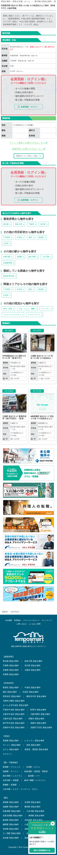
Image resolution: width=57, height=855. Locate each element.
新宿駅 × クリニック (11, 767)
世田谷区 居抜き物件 (12, 696)
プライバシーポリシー (31, 620)
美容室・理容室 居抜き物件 (36, 749)
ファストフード (34, 315)
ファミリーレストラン (12, 315)
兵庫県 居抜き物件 (11, 674)
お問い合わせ (22, 624)
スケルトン (7, 754)
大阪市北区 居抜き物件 (13, 719)
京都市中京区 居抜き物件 (14, 727)
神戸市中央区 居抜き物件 (14, 723)
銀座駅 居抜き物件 (11, 820)
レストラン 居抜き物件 (34, 741)
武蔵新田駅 (14, 56)
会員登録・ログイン (29, 107)
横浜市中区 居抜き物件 (36, 696)
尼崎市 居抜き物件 (38, 723)
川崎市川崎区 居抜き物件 (14, 701)
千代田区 (6, 237)
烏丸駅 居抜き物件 (11, 838)
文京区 (6, 243)
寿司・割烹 (7, 309)
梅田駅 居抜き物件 (11, 824)
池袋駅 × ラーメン (11, 771)
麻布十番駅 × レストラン (35, 780)
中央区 (19, 237)
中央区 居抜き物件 (32, 687)
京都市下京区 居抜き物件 (41, 727)
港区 (30, 237)
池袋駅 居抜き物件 (11, 807)
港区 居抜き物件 (10, 692)
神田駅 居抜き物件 (36, 816)
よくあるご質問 (34, 624)
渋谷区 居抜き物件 (31, 692)
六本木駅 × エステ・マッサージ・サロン (20, 789)
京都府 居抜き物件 (11, 670)
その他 (30, 125)
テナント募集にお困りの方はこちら (28, 143)
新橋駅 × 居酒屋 (10, 785)
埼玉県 (43, 224)
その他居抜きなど (19, 125)
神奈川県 (18, 224)
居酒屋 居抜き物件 (11, 741)
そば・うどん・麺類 (27, 309)
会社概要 (8, 620)
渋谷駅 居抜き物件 (32, 802)
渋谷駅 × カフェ (33, 767)
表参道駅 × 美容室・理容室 (36, 771)
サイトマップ (47, 620)
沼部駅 (19, 257)
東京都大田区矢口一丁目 (19, 47)
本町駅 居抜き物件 (11, 829)
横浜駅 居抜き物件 (32, 807)
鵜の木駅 (32, 257)
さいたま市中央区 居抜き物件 (15, 705)
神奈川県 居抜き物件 (33, 661)
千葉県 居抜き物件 (11, 666)
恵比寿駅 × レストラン (12, 776)
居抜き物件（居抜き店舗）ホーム (15, 1)
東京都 (6, 224)
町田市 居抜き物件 (38, 710)
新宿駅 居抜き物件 (11, 802)
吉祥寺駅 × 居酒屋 (11, 780)
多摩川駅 (6, 257)
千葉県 (31, 224)
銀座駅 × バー (34, 776)
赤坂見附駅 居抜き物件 (13, 816)
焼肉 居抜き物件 (33, 745)
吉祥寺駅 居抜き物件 (33, 820)
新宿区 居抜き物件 (11, 687)
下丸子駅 (45, 257)
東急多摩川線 (25, 56)
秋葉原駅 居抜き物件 (12, 811)
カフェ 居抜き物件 (11, 749)
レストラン (45, 309)
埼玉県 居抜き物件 (32, 666)
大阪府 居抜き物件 (32, 670)
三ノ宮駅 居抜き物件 (12, 833)
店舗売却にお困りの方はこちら (27, 149)
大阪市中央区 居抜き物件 (14, 714)
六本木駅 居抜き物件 (35, 811)
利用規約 (17, 620)
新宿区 (41, 237)
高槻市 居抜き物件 (36, 719)
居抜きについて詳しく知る (27, 156)
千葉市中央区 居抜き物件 (14, 710)
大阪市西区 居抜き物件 (40, 714)
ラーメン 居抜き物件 (12, 745)
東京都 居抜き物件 (11, 661)
